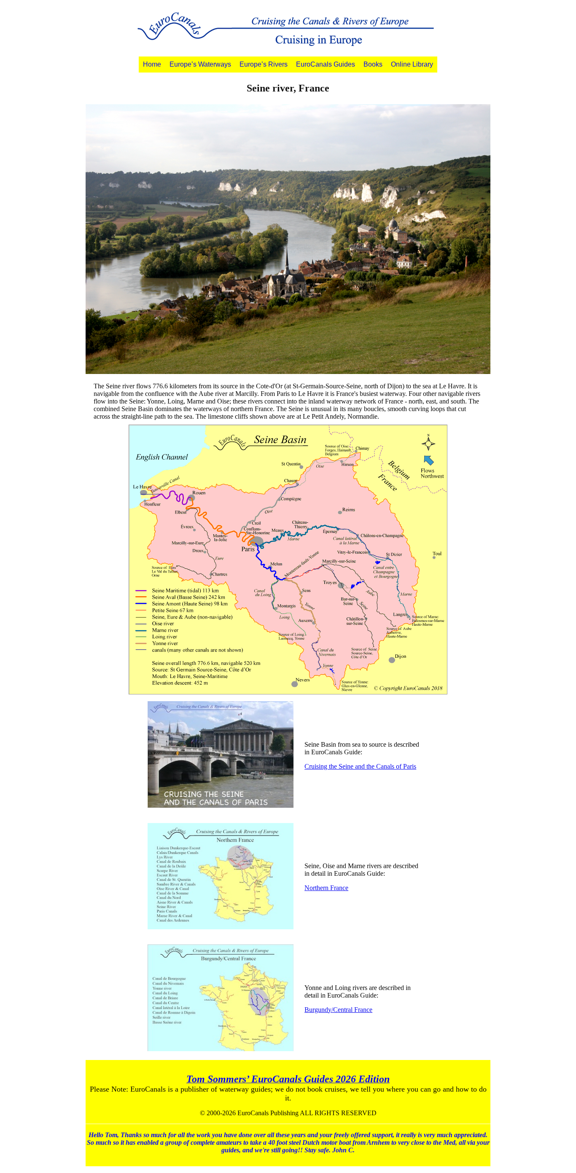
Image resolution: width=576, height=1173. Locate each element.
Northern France (326, 887)
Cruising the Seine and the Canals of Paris (360, 766)
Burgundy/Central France (338, 1009)
